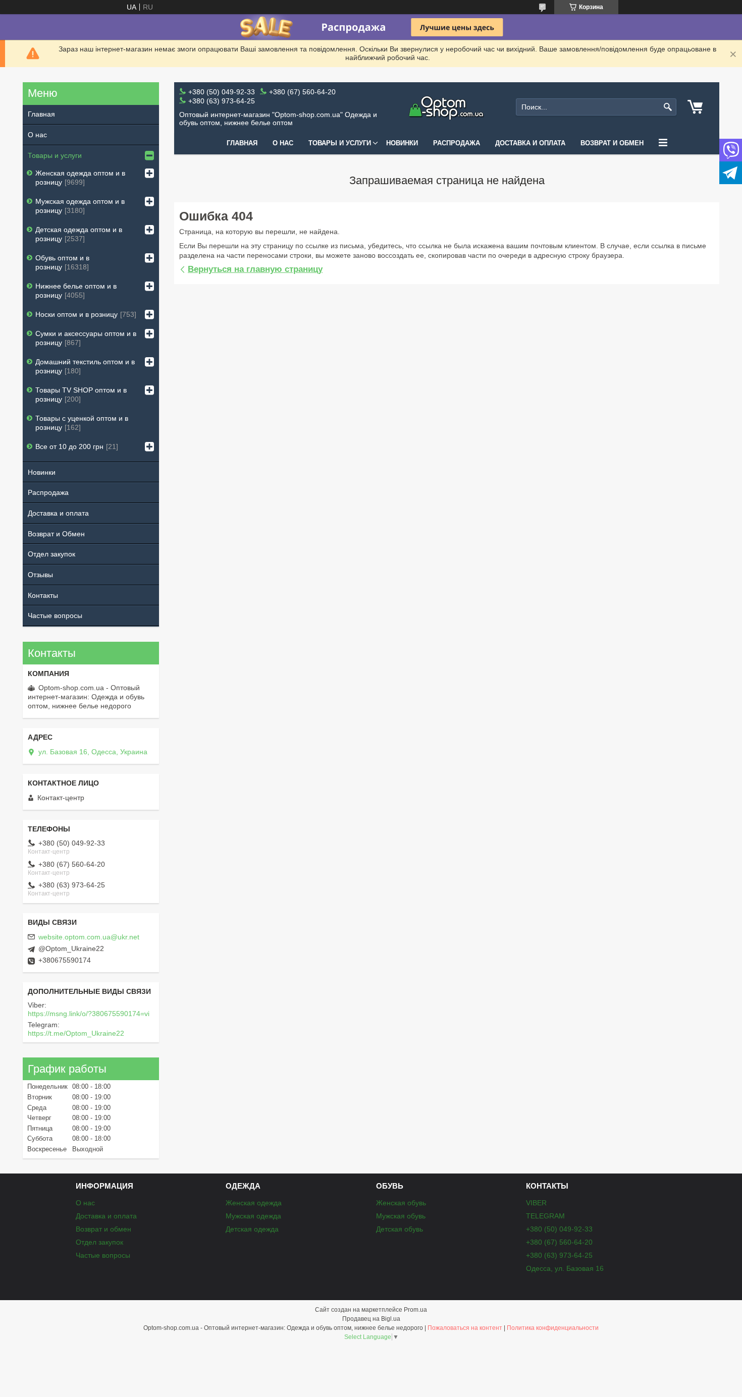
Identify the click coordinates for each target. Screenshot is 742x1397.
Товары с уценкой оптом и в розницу (81, 422)
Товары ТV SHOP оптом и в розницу (81, 394)
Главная (242, 143)
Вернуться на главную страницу (255, 269)
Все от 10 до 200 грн (69, 446)
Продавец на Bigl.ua (371, 1318)
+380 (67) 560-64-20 (559, 1242)
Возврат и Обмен (56, 534)
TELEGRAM (545, 1216)
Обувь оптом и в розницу (62, 262)
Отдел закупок (51, 554)
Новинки (402, 143)
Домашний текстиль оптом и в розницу (85, 366)
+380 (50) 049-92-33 (559, 1229)
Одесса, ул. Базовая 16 (565, 1268)
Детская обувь (399, 1229)
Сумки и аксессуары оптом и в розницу (85, 338)
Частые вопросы (55, 615)
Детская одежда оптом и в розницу (78, 234)
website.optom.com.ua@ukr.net (88, 937)
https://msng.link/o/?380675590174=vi (88, 1014)
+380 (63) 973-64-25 (559, 1255)
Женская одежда (254, 1203)
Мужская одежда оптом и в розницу (80, 205)
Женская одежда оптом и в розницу (80, 177)
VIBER (536, 1203)
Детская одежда (252, 1229)
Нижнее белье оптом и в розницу (76, 290)
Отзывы (40, 575)
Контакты (43, 595)
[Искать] (667, 107)
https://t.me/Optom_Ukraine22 (76, 1033)
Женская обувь (401, 1203)
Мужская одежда (253, 1216)
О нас (283, 143)
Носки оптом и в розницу (76, 314)
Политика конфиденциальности (553, 1327)
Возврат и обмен (612, 143)
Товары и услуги (339, 143)
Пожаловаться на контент (465, 1327)
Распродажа (456, 143)
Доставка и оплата (530, 143)
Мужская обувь (401, 1216)
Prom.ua (415, 1309)
